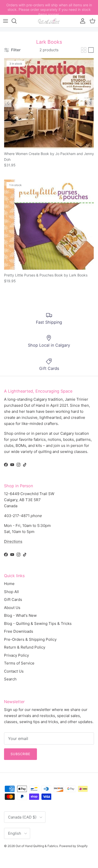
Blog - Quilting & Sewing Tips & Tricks (38, 623)
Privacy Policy (16, 655)
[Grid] (84, 50)
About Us (12, 607)
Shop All (11, 591)
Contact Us (14, 671)
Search (10, 679)
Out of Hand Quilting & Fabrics (37, 846)
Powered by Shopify (73, 846)
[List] (91, 50)
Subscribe (20, 754)
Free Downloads (18, 631)
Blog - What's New (20, 615)
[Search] (16, 21)
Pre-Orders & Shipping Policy (30, 639)
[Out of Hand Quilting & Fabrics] (49, 21)
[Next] (90, 103)
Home (9, 583)
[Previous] (8, 103)
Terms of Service (19, 663)
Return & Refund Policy (24, 647)
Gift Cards (13, 599)
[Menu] (5, 21)
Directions (13, 541)
